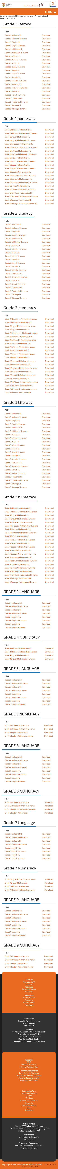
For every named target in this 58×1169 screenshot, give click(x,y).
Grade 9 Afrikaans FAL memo (16, 914)
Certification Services (29, 1093)
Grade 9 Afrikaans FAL (13, 911)
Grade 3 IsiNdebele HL (14, 427)
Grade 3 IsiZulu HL (12, 442)
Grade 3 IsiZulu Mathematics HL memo (20, 540)
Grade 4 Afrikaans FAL (13, 603)
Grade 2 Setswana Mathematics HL (18, 371)
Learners (29, 1096)
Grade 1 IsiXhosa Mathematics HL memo (20, 154)
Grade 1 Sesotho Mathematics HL (18, 172)
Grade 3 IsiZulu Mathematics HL (17, 536)
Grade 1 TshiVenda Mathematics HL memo (21, 196)
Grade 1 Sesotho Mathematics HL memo (20, 175)
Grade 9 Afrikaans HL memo (16, 921)
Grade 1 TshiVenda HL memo (16, 102)
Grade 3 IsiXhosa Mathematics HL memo (20, 533)
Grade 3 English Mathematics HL (17, 515)
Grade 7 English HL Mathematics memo (20, 879)
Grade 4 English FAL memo (15, 620)
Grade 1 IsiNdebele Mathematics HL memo (21, 147)
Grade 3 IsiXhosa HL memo (15, 438)
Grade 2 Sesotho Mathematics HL (18, 365)
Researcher (29, 1110)
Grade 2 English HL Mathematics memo (20, 326)
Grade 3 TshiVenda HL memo (16, 480)
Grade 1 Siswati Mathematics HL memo (20, 189)
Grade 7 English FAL (13, 848)
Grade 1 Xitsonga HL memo (16, 109)
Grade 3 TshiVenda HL (13, 477)
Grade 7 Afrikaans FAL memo (16, 837)
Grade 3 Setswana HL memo (16, 466)
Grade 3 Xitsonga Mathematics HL (18, 578)
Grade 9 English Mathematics (16, 963)
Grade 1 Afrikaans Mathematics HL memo (21, 133)
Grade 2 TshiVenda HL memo (16, 291)
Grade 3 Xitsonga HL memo (16, 487)
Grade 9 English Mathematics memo (19, 967)
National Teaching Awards (29, 1078)
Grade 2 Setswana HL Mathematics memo (21, 368)
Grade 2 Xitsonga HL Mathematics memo (21, 389)
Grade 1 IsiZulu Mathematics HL (17, 158)
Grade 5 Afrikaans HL (13, 687)
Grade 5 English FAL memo (15, 697)
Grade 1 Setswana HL (13, 84)
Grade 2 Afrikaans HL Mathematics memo (21, 319)
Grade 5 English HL (12, 701)
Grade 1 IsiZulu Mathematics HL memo (20, 161)
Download (46, 35)
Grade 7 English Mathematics (16, 883)
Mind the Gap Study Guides (29, 1039)
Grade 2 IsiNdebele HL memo (16, 242)
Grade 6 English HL (12, 778)
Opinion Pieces (29, 1002)
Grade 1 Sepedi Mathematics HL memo (20, 168)
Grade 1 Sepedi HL (12, 70)
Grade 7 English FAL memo (15, 851)
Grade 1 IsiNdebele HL (14, 49)
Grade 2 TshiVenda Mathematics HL (18, 386)
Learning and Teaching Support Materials (29, 1041)
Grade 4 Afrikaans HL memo (16, 613)
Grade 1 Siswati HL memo (15, 95)
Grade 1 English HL (12, 42)
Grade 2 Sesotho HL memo (15, 270)
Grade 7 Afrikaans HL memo (16, 844)
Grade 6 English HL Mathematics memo (20, 809)
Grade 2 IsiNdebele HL (14, 238)
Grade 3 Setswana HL (13, 463)
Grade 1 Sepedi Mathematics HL (17, 165)
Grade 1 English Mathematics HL (17, 137)
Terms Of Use (50, 1164)
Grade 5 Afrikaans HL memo (16, 690)
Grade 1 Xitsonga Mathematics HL (18, 200)
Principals (29, 1103)
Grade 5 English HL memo (15, 704)
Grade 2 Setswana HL (13, 273)
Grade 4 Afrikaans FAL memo (16, 606)
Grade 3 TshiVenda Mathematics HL (18, 571)
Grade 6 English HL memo (15, 781)
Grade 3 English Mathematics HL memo (20, 519)
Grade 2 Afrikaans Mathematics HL (18, 322)
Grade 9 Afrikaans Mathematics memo (20, 960)
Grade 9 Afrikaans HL (13, 918)
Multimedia (29, 1005)
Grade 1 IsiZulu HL (12, 63)
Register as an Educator (29, 1080)
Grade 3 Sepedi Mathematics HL (17, 543)
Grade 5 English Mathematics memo (19, 736)
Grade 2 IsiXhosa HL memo (15, 249)
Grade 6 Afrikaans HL (13, 764)
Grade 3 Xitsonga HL (13, 484)
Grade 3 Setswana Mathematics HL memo (21, 561)
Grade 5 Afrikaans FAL (13, 680)
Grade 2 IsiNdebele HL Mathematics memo (21, 333)
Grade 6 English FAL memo (15, 774)
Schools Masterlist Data (29, 1067)
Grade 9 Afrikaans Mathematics (17, 956)
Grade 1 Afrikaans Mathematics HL (18, 130)
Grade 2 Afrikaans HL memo (16, 228)
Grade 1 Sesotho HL (13, 77)
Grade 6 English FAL (13, 771)
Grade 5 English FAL (13, 694)
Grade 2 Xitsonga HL (13, 294)
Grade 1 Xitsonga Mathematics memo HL (21, 203)
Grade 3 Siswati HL (12, 470)
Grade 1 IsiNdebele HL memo (16, 53)
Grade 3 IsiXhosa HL (13, 435)
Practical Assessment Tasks (29, 1034)
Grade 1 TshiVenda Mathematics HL (18, 193)
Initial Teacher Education (29, 1073)
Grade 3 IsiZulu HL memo (15, 445)
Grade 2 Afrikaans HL (13, 224)
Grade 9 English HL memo (15, 935)
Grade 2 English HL (12, 231)
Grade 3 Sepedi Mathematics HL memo (20, 547)
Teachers (29, 1098)
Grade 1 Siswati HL (12, 91)
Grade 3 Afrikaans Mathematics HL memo (21, 512)
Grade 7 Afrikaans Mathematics (17, 886)
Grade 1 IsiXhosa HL (13, 56)
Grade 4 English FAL (13, 617)
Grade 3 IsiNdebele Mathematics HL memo (21, 526)
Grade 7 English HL (12, 855)
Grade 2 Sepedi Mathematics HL (17, 357)
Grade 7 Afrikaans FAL (13, 834)
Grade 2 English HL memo (15, 235)
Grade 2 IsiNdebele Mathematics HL (19, 336)
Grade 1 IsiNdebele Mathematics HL (19, 144)
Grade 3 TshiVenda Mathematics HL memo (21, 575)
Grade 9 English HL (12, 932)
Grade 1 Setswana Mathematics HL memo (21, 182)
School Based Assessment (29, 1036)
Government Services (29, 1148)
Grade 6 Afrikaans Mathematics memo (20, 806)
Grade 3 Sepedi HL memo (15, 452)
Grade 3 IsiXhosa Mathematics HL (18, 529)
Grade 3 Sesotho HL (13, 456)
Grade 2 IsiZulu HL (12, 252)
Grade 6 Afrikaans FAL (13, 757)
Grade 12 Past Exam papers (29, 1021)
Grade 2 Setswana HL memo (16, 277)
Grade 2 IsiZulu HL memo (15, 256)
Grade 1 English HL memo (15, 46)
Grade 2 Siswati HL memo (15, 284)
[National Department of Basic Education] (29, 4)
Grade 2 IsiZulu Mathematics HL (17, 350)
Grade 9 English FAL (13, 925)
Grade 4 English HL (12, 624)
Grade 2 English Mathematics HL (17, 329)
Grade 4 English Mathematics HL (17, 655)
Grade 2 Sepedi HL (12, 259)
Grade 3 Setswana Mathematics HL (18, 557)
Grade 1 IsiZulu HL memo (15, 67)
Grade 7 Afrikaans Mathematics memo (20, 890)
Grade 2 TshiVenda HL (13, 287)
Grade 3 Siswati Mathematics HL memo (20, 568)
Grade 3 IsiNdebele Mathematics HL (19, 522)
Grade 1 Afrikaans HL (13, 35)
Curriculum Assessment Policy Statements (29, 1032)
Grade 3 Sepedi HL (12, 449)
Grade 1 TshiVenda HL (13, 98)
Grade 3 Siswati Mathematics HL (17, 564)
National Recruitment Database (29, 1075)
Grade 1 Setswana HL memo (16, 88)
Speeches (29, 1000)
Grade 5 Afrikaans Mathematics (17, 725)
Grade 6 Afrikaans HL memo (16, 767)
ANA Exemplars (29, 1023)
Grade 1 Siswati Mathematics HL (17, 186)
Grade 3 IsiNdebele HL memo (16, 431)
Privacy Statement (30, 1166)
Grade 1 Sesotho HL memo (15, 81)
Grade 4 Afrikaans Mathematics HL (18, 648)
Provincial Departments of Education (29, 1145)
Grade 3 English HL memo (15, 424)
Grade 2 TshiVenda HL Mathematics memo (21, 382)
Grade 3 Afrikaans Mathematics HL (18, 508)
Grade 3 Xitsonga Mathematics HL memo (21, 582)
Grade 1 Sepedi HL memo (15, 74)
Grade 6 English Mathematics (16, 813)
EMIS (29, 1062)
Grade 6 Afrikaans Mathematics (17, 802)
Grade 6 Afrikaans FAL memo (16, 760)
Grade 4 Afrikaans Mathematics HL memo (21, 652)
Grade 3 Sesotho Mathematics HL (18, 550)
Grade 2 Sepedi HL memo (15, 263)
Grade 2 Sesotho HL (13, 266)
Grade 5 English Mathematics (16, 732)
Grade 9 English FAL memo (15, 928)
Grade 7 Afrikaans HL (13, 841)
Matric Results (29, 1026)
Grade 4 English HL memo (15, 627)
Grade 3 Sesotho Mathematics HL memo (20, 554)
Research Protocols (29, 1064)
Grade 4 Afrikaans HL (13, 610)
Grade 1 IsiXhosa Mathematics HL (18, 151)
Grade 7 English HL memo (15, 858)
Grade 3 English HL (12, 420)
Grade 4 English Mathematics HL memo (20, 659)
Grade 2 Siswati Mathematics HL (17, 378)
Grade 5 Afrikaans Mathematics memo (20, 729)
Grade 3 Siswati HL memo (15, 473)
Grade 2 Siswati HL (12, 280)
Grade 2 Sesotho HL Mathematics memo (20, 361)
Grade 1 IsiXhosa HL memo (15, 60)
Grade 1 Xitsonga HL (13, 105)
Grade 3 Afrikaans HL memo (16, 417)
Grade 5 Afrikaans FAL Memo (16, 683)
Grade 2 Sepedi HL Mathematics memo (20, 354)
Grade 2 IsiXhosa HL (13, 245)
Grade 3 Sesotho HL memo (15, 459)
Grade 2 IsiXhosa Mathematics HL (18, 343)
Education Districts (29, 1105)
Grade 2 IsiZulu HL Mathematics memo (20, 347)
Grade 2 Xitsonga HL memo (16, 298)
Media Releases (29, 998)
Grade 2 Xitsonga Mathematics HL (18, 393)
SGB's (29, 1108)
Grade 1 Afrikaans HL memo (16, 39)
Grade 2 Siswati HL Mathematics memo (20, 375)
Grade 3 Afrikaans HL (13, 414)
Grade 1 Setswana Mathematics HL (18, 179)
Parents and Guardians (29, 1100)
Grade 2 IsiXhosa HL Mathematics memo (20, 340)
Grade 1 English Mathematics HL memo (20, 140)
